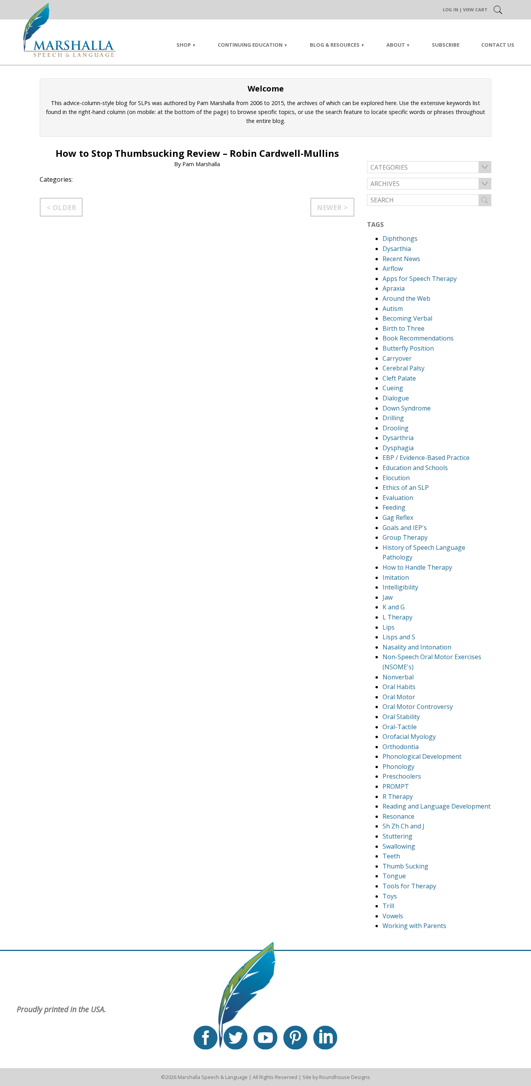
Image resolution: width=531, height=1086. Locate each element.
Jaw (388, 597)
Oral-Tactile (400, 727)
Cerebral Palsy (403, 368)
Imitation (396, 577)
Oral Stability (401, 716)
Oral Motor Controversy (418, 706)
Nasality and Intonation (417, 647)
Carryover (397, 358)
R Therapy (398, 796)
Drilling (393, 418)
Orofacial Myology (409, 736)
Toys (390, 896)
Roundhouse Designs (344, 1077)
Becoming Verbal (407, 318)
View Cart (475, 9)
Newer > (332, 207)
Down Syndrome (407, 408)
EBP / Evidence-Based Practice (426, 457)
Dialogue (396, 398)
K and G (394, 607)
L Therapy (397, 617)
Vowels (393, 916)
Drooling (396, 428)
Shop (183, 44)
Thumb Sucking (405, 866)
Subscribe (445, 44)
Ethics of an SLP (406, 487)
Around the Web (406, 298)
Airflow (393, 268)
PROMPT (396, 786)
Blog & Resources (335, 44)
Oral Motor (399, 697)
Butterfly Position (408, 348)
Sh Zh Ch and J (403, 826)
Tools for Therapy (409, 886)
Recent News (401, 258)
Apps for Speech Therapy (420, 278)
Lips (389, 627)
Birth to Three (403, 328)
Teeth (391, 856)
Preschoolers (402, 776)
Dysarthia (397, 248)
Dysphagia (398, 448)
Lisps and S (399, 637)
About (395, 44)
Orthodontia (401, 746)
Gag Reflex (398, 517)
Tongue (394, 876)
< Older (61, 207)
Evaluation (398, 497)
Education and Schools (415, 467)
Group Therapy (405, 537)
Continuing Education (250, 44)
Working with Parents (414, 925)
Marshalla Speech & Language (213, 1077)
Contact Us (497, 44)
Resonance (398, 816)
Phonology (398, 766)
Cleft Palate (399, 378)
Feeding (394, 507)
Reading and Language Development (437, 806)
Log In (450, 9)
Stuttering (397, 836)
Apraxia (394, 288)
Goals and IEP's (405, 527)
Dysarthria (398, 437)
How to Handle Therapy (417, 567)
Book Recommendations (418, 338)
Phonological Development (422, 756)
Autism (393, 308)
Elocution (396, 478)
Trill (388, 906)
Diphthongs (400, 238)
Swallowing (399, 846)
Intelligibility (400, 587)
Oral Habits (399, 686)
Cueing (393, 388)
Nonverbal (398, 677)
